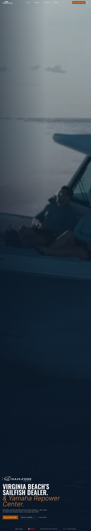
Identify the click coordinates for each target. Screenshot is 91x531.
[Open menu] (87, 2)
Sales (28, 2)
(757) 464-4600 (79, 2)
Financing (47, 2)
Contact (55, 2)
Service (37, 2)
